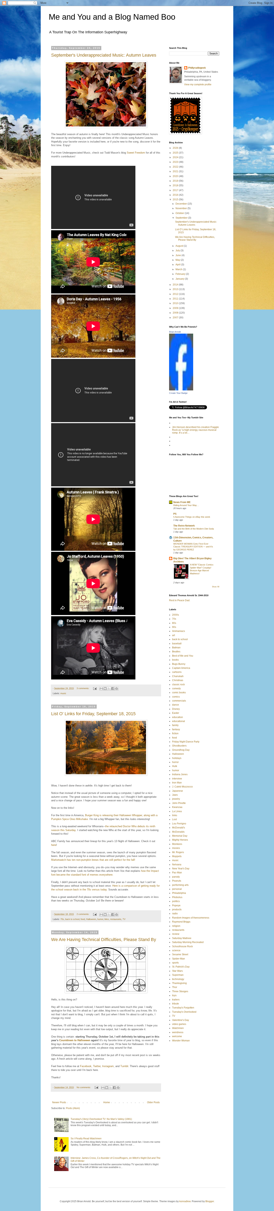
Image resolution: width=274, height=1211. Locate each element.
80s (174, 623)
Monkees (177, 844)
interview (177, 778)
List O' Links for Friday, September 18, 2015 (93, 713)
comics (176, 696)
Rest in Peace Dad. (179, 600)
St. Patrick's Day (181, 966)
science (176, 950)
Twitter (96, 1066)
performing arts (180, 885)
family (175, 725)
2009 (176, 308)
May (178, 260)
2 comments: (83, 914)
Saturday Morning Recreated (188, 942)
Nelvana (176, 864)
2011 (176, 298)
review (175, 934)
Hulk (174, 766)
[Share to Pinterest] (117, 688)
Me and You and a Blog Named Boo (112, 16)
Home (106, 1102)
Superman (178, 975)
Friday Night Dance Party (185, 741)
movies (176, 848)
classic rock (178, 684)
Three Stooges (180, 991)
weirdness (177, 1032)
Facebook (85, 1066)
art (173, 635)
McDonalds (178, 831)
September (182, 217)
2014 (176, 284)
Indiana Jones (180, 774)
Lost (174, 819)
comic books (179, 692)
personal (177, 889)
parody (176, 876)
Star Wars (177, 971)
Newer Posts (59, 1102)
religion (176, 926)
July (178, 250)
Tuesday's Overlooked (184, 1011)
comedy (176, 688)
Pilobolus (177, 897)
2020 (176, 176)
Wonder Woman (181, 1040)
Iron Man (177, 782)
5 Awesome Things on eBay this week (191, 517)
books (175, 659)
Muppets (177, 856)
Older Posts (153, 1102)
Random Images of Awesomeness (190, 917)
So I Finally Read (86, 1138)
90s (174, 627)
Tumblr (124, 1066)
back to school (72, 919)
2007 (176, 317)
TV (124, 919)
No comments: (84, 1087)
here (53, 844)
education (177, 717)
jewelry (176, 798)
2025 (176, 152)
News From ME (182, 502)
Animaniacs (178, 631)
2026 (176, 148)
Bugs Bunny (178, 664)
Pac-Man (177, 872)
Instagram (108, 1066)
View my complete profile (197, 84)
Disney (176, 709)
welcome (177, 1036)
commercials (179, 700)
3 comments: (83, 688)
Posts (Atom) (73, 1108)
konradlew (185, 1201)
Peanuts (176, 880)
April (178, 264)
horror (175, 762)
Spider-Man (178, 958)
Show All (215, 587)
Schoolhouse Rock (182, 946)
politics (176, 901)
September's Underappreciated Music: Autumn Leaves (103, 55)
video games (179, 1024)
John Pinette (179, 803)
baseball (177, 643)
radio (175, 913)
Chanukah (178, 676)
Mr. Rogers (178, 852)
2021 (176, 171)
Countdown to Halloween (74, 1040)
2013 (176, 289)
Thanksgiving (179, 983)
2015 (176, 199)
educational (178, 721)
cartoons (177, 672)
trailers (176, 999)
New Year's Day (180, 868)
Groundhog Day (181, 750)
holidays (176, 758)
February (181, 274)
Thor (174, 987)
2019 (176, 180)
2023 (176, 162)
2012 (176, 294)
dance (175, 704)
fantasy (176, 729)
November (182, 208)
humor (100, 919)
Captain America (181, 668)
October (180, 213)
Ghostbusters (179, 745)
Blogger (209, 1201)
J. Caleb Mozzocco (182, 786)
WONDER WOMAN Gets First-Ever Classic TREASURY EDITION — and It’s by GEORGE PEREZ (193, 547)
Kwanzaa (177, 807)
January (180, 278)
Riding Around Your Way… (186, 505)
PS (175, 513)
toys (174, 995)
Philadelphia (179, 893)
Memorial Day (179, 835)
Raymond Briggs (181, 921)
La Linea (177, 811)
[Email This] (101, 688)
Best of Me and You (182, 655)
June (179, 255)
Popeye (176, 905)
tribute (175, 1003)
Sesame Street (180, 954)
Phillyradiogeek (197, 67)
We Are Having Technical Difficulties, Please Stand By (103, 939)
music (63, 693)
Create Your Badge (178, 393)
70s (62, 919)
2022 (176, 166)
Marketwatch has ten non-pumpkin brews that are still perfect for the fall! (93, 859)
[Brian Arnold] (181, 389)
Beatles (176, 651)
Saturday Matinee (181, 938)
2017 (176, 190)
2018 (176, 185)
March (179, 269)
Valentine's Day (180, 1020)
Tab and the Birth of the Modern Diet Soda (193, 529)
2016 (176, 195)
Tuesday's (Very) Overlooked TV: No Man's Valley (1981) (101, 1119)
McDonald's (178, 827)
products (177, 909)
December (182, 203)
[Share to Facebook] (113, 688)
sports (175, 962)
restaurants (115, 919)
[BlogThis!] (105, 688)
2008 (176, 312)
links (107, 919)
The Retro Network (184, 525)
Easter (175, 713)
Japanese (177, 790)
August (180, 245)
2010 (176, 303)
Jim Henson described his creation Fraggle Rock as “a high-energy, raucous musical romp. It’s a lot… (195, 430)
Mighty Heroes (180, 839)
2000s (175, 614)
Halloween (91, 919)
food (83, 919)
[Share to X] (109, 688)
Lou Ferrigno (179, 823)
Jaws (175, 794)
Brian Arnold (175, 332)
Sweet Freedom (136, 152)
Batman (176, 647)
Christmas (177, 680)
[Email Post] (94, 688)
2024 (176, 157)
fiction (175, 733)
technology (178, 979)
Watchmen (178, 1028)
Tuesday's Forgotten (183, 1007)
